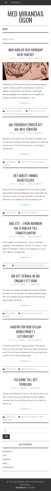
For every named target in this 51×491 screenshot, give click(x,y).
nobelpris (29, 114)
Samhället (19, 111)
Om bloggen (15, 2)
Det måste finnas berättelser (25, 178)
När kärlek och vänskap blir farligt (25, 52)
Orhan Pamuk (39, 265)
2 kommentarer (34, 388)
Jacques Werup (26, 162)
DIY (25, 265)
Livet (7, 265)
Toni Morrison (34, 213)
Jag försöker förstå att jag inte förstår (25, 127)
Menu (5, 29)
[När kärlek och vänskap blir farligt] (26, 71)
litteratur (6, 114)
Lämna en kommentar (35, 58)
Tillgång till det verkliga (26, 382)
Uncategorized (8, 467)
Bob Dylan (24, 369)
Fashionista (21, 487)
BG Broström (19, 265)
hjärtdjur (41, 111)
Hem (6, 2)
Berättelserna (10, 111)
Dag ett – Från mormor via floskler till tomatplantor (25, 228)
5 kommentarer (34, 284)
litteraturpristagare (18, 114)
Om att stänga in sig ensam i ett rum (25, 278)
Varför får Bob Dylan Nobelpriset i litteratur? (25, 331)
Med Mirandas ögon (25, 17)
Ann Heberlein (26, 417)
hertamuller (33, 111)
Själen (5, 463)
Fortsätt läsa (25, 103)
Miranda (22, 58)
